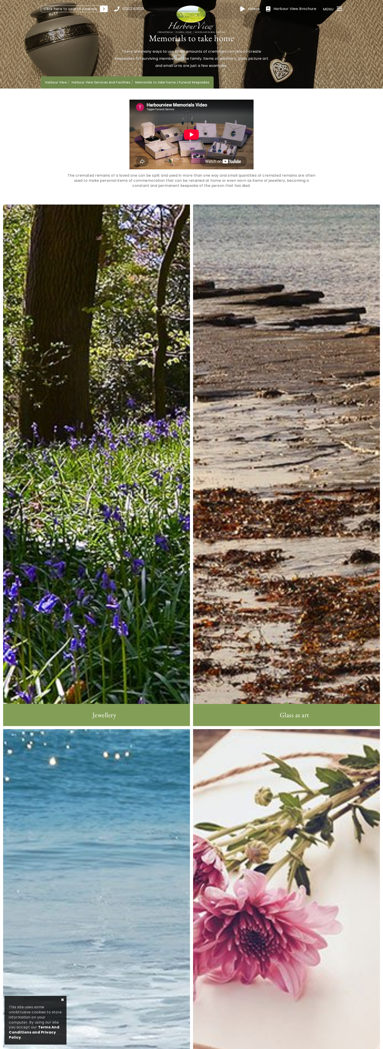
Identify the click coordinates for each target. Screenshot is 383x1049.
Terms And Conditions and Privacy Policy (34, 1032)
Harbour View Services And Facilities (101, 82)
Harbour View (56, 82)
